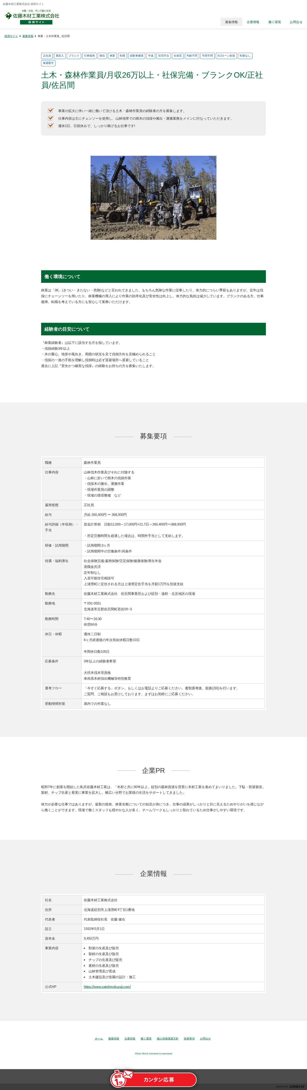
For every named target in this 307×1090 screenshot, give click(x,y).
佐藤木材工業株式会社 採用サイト (34, 17)
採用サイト (11, 36)
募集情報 (27, 36)
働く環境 (146, 1038)
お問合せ (205, 1038)
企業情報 (130, 1038)
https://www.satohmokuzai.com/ (107, 987)
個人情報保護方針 (167, 1038)
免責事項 (189, 1038)
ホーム (99, 1038)
